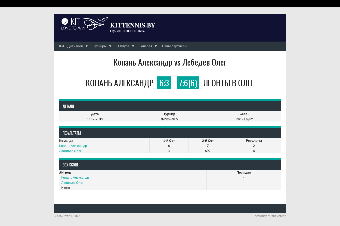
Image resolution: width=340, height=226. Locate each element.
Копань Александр (73, 146)
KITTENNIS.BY (132, 25)
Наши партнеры (174, 46)
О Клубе (123, 46)
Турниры (100, 46)
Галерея (145, 46)
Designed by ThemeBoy (270, 216)
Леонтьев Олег (70, 151)
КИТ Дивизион (71, 46)
